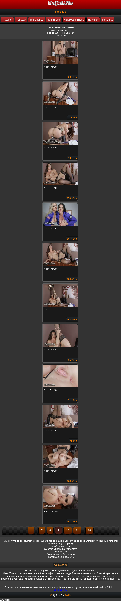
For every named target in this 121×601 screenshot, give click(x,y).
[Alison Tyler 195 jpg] (60, 445)
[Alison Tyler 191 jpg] (60, 284)
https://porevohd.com (60, 546)
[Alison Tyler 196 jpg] (60, 486)
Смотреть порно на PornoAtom (60, 548)
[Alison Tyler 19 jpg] (60, 203)
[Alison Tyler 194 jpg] (60, 405)
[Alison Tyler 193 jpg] (60, 364)
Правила (107, 19)
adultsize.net (60, 551)
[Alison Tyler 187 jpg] (60, 81)
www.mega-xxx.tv (60, 30)
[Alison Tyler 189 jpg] (60, 162)
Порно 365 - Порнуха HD (60, 32)
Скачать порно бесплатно (60, 554)
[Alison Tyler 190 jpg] (60, 243)
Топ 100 (21, 19)
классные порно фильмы (60, 557)
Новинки (93, 19)
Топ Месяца (36, 19)
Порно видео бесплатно (61, 27)
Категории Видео (74, 19)
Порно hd (61, 35)
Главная (7, 19)
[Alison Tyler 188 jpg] (60, 122)
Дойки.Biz (58, 595)
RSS (65, 590)
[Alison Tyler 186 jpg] (60, 41)
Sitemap (58, 590)
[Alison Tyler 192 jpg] (60, 324)
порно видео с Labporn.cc (62, 540)
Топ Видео (54, 19)
